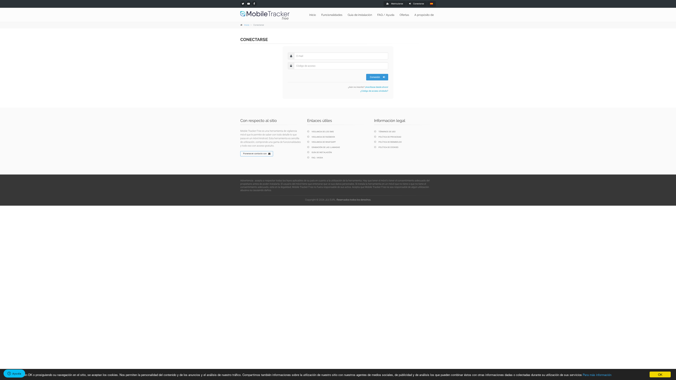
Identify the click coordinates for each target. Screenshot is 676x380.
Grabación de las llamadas (326, 147)
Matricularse (397, 3)
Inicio (312, 15)
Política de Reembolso (390, 142)
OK (660, 374)
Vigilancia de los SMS (323, 132)
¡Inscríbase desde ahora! (376, 87)
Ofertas (404, 15)
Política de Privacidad (389, 137)
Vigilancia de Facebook (323, 137)
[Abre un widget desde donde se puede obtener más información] (14, 373)
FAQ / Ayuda (385, 15)
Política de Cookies (388, 147)
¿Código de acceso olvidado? (374, 91)
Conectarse (418, 3)
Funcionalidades (331, 15)
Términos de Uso (387, 132)
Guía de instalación (360, 15)
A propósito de (424, 15)
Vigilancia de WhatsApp (324, 142)
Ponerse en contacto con (255, 153)
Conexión (375, 77)
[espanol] (431, 4)
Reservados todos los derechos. (354, 199)
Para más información (597, 374)
